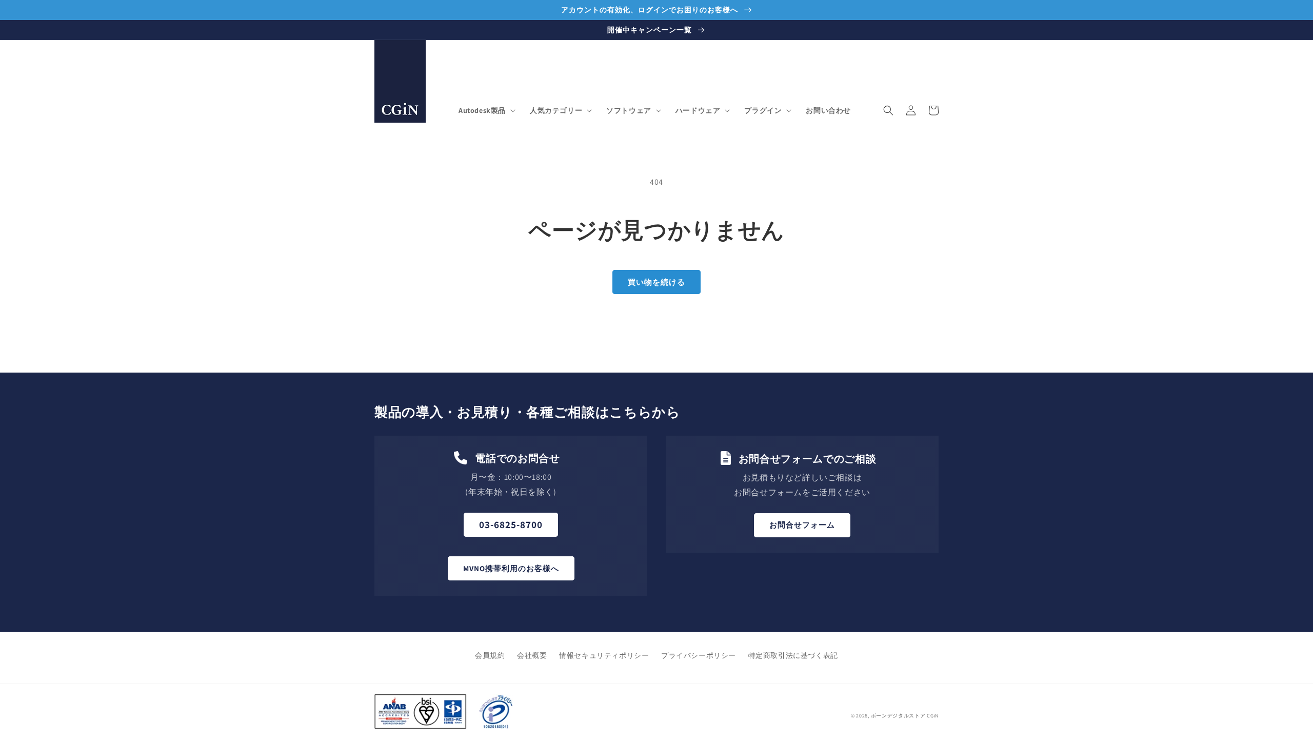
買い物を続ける (656, 282)
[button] (486, 110)
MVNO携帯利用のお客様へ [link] (511, 568)
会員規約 (490, 655)
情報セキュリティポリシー (604, 655)
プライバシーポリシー (698, 655)
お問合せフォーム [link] (802, 525)
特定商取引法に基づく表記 (793, 655)
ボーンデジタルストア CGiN (905, 715)
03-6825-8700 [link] (511, 524)
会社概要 (532, 655)
